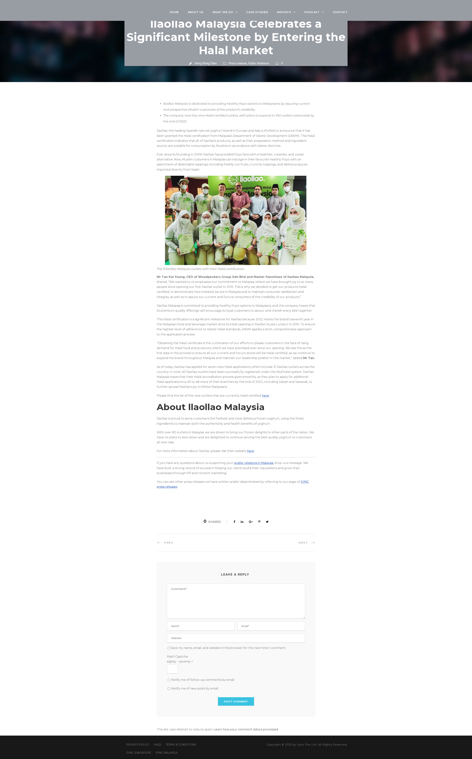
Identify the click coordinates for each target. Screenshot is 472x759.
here (265, 395)
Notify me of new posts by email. (195, 688)
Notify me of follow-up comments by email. (203, 680)
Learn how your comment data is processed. (246, 729)
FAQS (157, 744)
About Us (196, 12)
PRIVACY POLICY (137, 744)
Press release (237, 63)
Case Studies (257, 12)
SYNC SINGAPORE (138, 752)
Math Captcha (177, 656)
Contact (340, 12)
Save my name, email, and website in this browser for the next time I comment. (228, 648)
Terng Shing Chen (205, 63)
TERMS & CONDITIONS (181, 744)
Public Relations (258, 63)
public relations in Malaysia (253, 463)
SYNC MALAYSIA (167, 752)
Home (174, 12)
